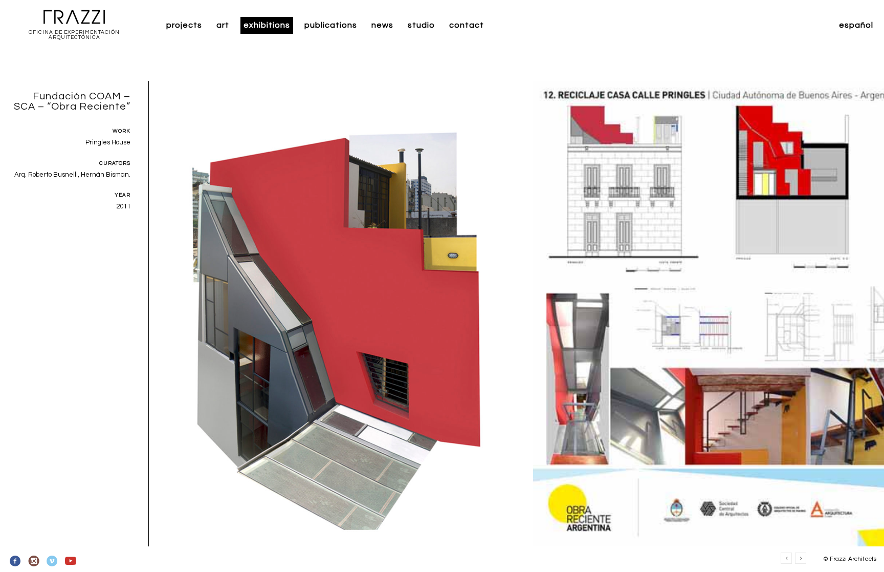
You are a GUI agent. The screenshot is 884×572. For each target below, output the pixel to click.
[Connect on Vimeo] (52, 561)
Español (856, 25)
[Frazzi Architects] (74, 18)
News (382, 25)
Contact (466, 25)
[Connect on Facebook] (16, 561)
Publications (330, 25)
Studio (421, 25)
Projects (184, 25)
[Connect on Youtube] (70, 561)
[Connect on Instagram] (34, 561)
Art (222, 25)
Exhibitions (267, 25)
